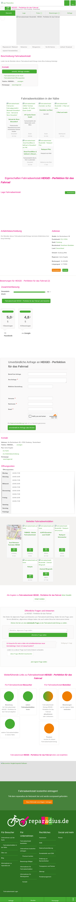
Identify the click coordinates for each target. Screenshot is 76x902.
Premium (72, 100)
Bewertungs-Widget (26, 861)
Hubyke (30, 566)
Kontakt (65, 270)
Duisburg (59, 242)
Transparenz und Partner (47, 866)
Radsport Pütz (46, 149)
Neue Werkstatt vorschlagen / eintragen (39, 802)
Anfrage (69, 13)
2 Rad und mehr (62, 112)
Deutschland (60, 248)
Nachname (12, 404)
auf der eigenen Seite (67, 707)
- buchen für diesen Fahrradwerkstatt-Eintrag (49, 739)
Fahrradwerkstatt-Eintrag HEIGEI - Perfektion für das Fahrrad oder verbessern (48, 710)
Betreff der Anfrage (14, 374)
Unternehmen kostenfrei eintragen (27, 850)
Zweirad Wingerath (46, 569)
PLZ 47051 (64, 239)
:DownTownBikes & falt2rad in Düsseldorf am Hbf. (30, 153)
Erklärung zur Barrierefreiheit (43, 860)
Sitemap (41, 871)
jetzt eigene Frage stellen (39, 662)
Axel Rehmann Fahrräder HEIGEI (14, 544)
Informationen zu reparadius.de (6, 864)
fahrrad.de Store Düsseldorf (14, 120)
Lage (24, 13)
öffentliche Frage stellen (39, 635)
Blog (2, 858)
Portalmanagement (45, 876)
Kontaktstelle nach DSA (46, 853)
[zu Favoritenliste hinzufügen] (2, 18)
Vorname (11, 398)
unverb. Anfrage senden (20, 71)
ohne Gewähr (66, 595)
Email (10, 409)
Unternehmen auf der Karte (8, 839)
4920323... (11, 81)
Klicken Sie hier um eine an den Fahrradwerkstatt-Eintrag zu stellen (38, 623)
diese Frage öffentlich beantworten (21, 654)
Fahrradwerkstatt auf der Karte (13, 75)
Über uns (4, 852)
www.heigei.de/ (16, 85)
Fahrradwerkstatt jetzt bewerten (27, 301)
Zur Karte (6, 451)
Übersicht (8, 13)
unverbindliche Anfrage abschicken (22, 428)
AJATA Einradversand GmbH (46, 534)
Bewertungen (54, 13)
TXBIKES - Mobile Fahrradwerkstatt (30, 534)
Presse (60, 837)
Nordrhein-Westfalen (67, 245)
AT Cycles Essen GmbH (30, 116)
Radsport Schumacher (62, 536)
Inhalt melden (40, 599)
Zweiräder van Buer (46, 110)
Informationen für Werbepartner (25, 875)
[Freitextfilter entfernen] (67, 3)
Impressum (42, 837)
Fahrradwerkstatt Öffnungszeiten (14, 78)
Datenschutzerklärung (17, 423)
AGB (40, 843)
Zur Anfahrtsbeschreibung (11, 454)
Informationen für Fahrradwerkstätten (26, 868)
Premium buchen (27, 856)
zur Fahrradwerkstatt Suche (2, 8)
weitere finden (28, 707)
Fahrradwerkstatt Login (10, 891)
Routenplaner (71, 192)
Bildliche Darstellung (15, 386)
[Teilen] (68, 899)
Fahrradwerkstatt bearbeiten (25, 842)
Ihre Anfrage (12, 379)
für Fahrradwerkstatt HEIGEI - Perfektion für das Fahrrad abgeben (9, 708)
